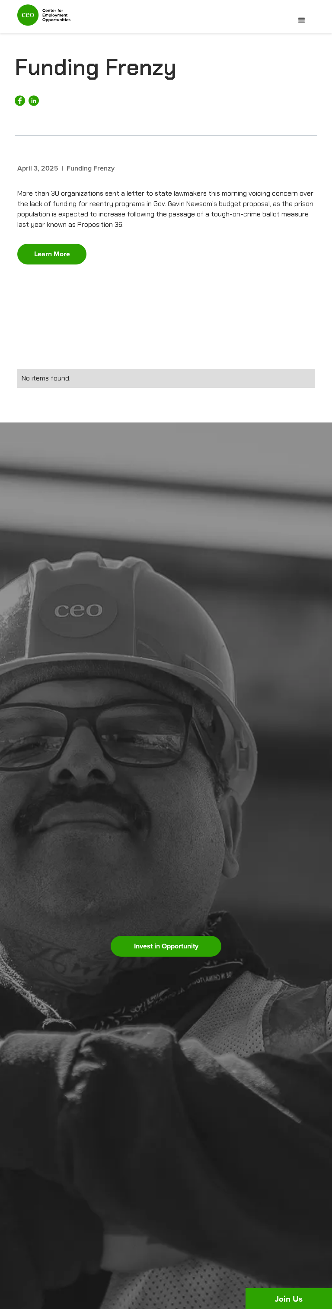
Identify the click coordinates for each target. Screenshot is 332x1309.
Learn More (52, 254)
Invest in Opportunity (166, 946)
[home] (43, 18)
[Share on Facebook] (20, 100)
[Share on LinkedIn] (34, 100)
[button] (302, 20)
